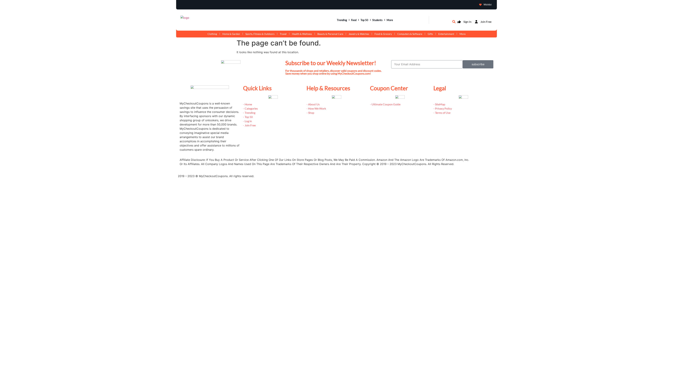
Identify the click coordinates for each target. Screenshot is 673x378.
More (390, 20)
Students (377, 20)
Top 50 (364, 20)
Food (353, 20)
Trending (342, 20)
